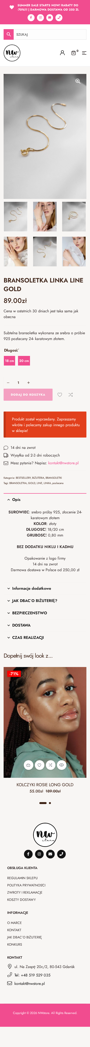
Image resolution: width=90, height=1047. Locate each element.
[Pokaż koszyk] (73, 52)
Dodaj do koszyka (28, 395)
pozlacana (57, 483)
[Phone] (58, 17)
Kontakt (14, 930)
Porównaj (70, 394)
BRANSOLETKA (18, 483)
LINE (39, 483)
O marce (14, 922)
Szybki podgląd (61, 765)
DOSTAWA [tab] (21, 625)
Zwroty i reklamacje (24, 892)
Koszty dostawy (21, 899)
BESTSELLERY (23, 478)
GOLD (31, 483)
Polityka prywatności (26, 885)
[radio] (9, 361)
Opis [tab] (16, 499)
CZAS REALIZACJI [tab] (28, 637)
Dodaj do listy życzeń (60, 394)
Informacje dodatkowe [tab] (31, 588)
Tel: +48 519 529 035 (32, 975)
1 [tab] (43, 803)
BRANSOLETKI (54, 478)
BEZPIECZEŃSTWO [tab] (29, 613)
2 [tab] (50, 803)
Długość (11, 350)
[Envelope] (49, 17)
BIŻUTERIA (38, 478)
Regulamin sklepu (22, 878)
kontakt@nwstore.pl (63, 463)
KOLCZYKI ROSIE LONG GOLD (45, 785)
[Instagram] (40, 17)
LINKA (47, 483)
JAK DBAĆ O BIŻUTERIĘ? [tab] (34, 600)
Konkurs (14, 944)
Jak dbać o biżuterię (24, 937)
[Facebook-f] (31, 17)
